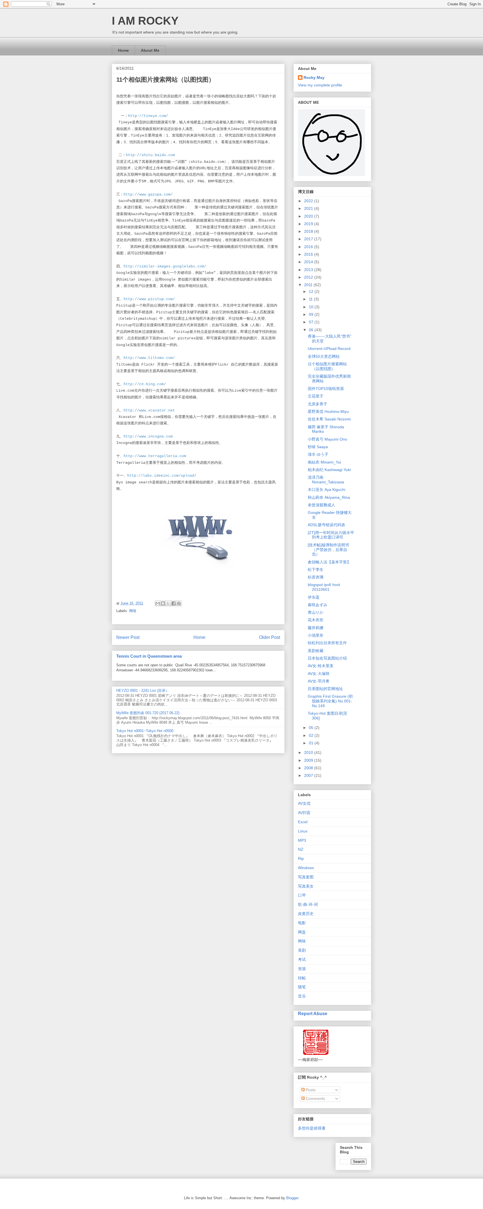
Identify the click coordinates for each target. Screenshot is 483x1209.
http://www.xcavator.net (149, 410)
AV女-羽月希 (319, 681)
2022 (309, 201)
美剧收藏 (315, 650)
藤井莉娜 (315, 627)
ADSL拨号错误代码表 (326, 525)
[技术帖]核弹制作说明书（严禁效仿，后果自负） (328, 550)
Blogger (292, 1198)
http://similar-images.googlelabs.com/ (165, 266)
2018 (309, 231)
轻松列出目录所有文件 (327, 643)
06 (311, 330)
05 (311, 727)
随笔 (302, 987)
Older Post (269, 637)
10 (311, 307)
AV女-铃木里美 (320, 666)
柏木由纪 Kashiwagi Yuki (329, 469)
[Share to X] (168, 603)
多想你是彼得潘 (311, 1128)
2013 (309, 269)
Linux (302, 831)
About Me (150, 50)
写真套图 (306, 877)
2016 (309, 246)
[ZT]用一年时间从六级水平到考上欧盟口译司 (331, 535)
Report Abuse (312, 1013)
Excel (302, 822)
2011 (309, 285)
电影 (302, 923)
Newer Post (127, 637)
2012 (309, 277)
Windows (306, 867)
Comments (315, 1098)
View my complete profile (320, 85)
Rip (301, 858)
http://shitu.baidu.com (150, 155)
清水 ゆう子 (318, 454)
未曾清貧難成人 (321, 505)
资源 (302, 968)
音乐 (302, 996)
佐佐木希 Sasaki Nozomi (329, 419)
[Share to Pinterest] (179, 603)
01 (311, 743)
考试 (302, 959)
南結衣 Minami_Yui (324, 462)
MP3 (302, 840)
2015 (309, 254)
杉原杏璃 (315, 577)
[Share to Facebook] (173, 603)
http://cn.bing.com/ (145, 384)
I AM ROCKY (145, 21)
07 (311, 322)
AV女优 (304, 803)
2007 (309, 775)
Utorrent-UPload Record (329, 348)
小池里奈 (315, 635)
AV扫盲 (304, 812)
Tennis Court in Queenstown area (149, 656)
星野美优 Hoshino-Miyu (328, 411)
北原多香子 (317, 404)
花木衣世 (315, 620)
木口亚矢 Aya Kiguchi (326, 489)
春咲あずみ (317, 605)
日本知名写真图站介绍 (327, 658)
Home (123, 50)
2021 (309, 208)
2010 (309, 752)
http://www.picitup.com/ (149, 299)
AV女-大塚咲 (319, 673)
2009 (309, 760)
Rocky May (314, 77)
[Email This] (157, 603)
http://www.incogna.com (148, 436)
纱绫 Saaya (318, 446)
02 (311, 735)
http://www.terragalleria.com (155, 456)
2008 (309, 768)
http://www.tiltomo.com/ (149, 358)
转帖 (302, 978)
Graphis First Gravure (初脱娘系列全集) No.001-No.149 (330, 701)
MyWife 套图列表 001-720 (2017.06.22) (147, 713)
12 (311, 291)
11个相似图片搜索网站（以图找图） (327, 366)
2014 (309, 262)
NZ (300, 849)
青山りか (315, 612)
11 (311, 299)
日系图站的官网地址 (325, 688)
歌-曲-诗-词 (308, 904)
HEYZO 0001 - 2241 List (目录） (142, 690)
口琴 (302, 895)
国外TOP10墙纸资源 (326, 388)
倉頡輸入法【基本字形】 (329, 562)
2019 (309, 224)
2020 (309, 216)
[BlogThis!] (163, 603)
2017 (309, 239)
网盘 (302, 932)
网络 (132, 611)
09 (311, 314)
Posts (310, 1090)
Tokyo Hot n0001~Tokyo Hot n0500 (144, 731)
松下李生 (315, 569)
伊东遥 (313, 597)
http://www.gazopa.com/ (148, 194)
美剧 (302, 950)
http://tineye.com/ (148, 116)
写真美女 (306, 886)
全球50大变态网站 (324, 356)
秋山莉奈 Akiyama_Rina (329, 497)
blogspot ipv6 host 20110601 (324, 587)
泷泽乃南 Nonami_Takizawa (326, 479)
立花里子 (315, 396)
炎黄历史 (306, 913)
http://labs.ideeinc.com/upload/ (161, 476)
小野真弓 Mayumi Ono (327, 439)
